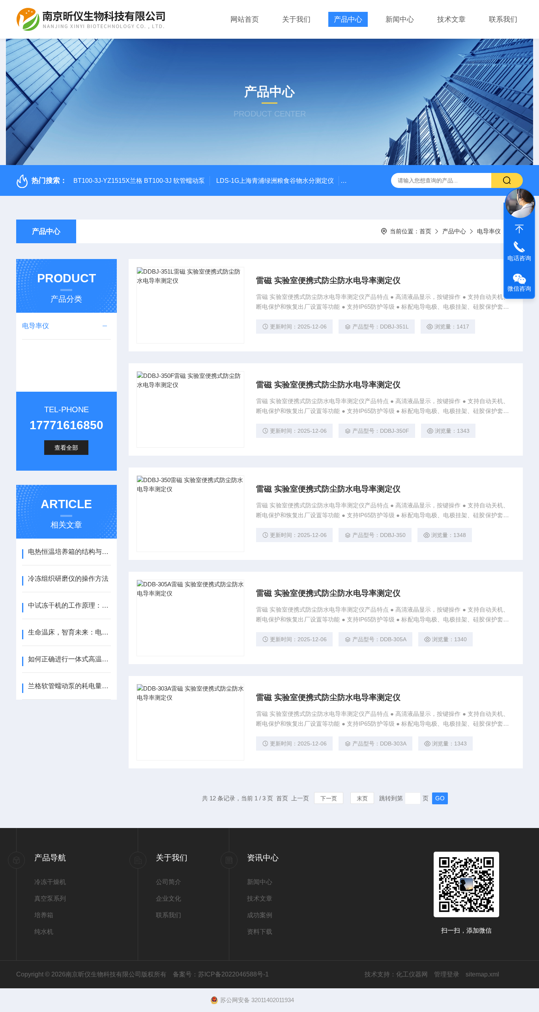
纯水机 (43, 931)
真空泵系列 (50, 898)
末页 (362, 798)
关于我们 (296, 19)
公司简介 (168, 882)
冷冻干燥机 (50, 882)
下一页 (328, 798)
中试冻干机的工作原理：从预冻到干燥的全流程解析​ (69, 605)
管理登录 (446, 974)
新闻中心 (400, 19)
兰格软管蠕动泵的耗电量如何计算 (69, 686)
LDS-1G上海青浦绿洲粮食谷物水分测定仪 (275, 180)
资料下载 (259, 931)
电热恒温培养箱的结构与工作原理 (69, 552)
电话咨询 (519, 258)
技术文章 (451, 19)
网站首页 (244, 19)
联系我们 (503, 19)
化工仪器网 (412, 974)
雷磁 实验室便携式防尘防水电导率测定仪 (328, 280)
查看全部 (66, 447)
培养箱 (43, 915)
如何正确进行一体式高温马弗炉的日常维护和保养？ (69, 659)
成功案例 (259, 915)
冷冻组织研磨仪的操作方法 (68, 578)
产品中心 (348, 19)
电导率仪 (489, 231)
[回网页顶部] (519, 229)
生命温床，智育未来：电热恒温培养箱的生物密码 (69, 632)
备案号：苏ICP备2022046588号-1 (221, 974)
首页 (425, 231)
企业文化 (168, 898)
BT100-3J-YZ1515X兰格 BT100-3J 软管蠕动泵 (139, 180)
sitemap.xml (482, 974)
